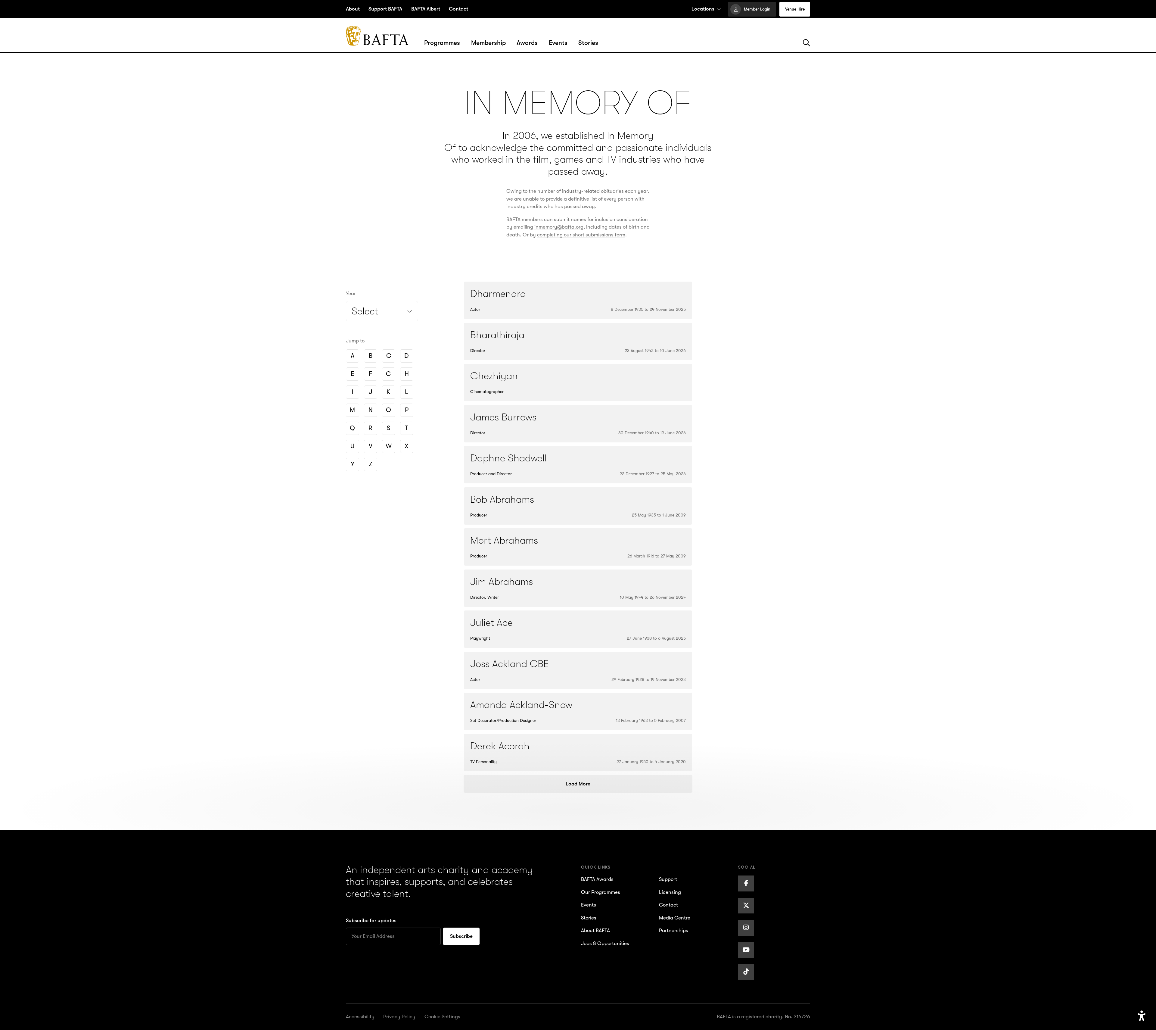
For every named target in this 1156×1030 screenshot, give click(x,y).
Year (351, 293)
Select (365, 311)
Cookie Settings (442, 1016)
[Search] (806, 43)
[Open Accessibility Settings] (1142, 1016)
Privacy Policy (399, 1016)
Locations (702, 9)
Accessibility (360, 1016)
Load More (578, 784)
